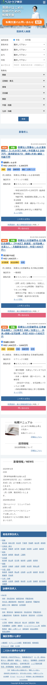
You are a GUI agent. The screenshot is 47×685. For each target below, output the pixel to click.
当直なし (26, 660)
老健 (12, 646)
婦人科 (24, 622)
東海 (3, 552)
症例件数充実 (25, 663)
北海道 (4, 549)
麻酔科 (20, 626)
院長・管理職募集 (7, 667)
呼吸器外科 (37, 612)
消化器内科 (11, 598)
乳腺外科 (16, 615)
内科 (3, 598)
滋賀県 (4, 566)
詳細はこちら (36, 437)
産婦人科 (17, 622)
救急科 (4, 629)
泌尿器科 (31, 622)
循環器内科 (20, 598)
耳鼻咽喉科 (6, 626)
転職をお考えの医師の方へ (19, 670)
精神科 (10, 622)
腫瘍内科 (15, 605)
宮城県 (23, 549)
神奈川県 (11, 543)
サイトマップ (21, 676)
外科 (3, 612)
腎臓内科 (36, 602)
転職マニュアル (38, 673)
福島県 (41, 549)
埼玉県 (18, 543)
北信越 (4, 558)
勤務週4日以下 (27, 657)
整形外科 (10, 612)
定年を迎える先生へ (26, 673)
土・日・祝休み (39, 657)
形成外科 (24, 615)
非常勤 (28, 40)
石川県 (16, 560)
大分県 (29, 581)
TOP (8, 670)
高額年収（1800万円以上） (11, 657)
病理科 (43, 626)
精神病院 (35, 643)
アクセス (12, 676)
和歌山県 (36, 566)
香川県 (41, 572)
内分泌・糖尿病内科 (9, 602)
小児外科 (39, 615)
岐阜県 (4, 555)
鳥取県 (4, 572)
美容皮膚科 (6, 631)
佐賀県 (10, 581)
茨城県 (30, 543)
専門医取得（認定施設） (10, 663)
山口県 (29, 572)
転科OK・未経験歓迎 (22, 667)
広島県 (23, 572)
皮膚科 (14, 626)
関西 (3, 564)
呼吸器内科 (29, 598)
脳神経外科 (18, 612)
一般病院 (4, 643)
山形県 (35, 549)
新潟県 (4, 560)
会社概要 (6, 676)
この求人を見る (23, 219)
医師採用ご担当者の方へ (11, 673)
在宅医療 (22, 605)
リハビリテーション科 (32, 626)
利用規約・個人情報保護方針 (19, 224)
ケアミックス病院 (15, 643)
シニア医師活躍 (36, 663)
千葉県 (24, 543)
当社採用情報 (23, 680)
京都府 (10, 566)
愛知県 (16, 555)
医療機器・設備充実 (38, 660)
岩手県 (16, 549)
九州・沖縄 (6, 578)
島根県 (10, 572)
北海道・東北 (7, 546)
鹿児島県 (42, 581)
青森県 (10, 549)
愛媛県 (4, 575)
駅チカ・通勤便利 (7, 660)
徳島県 (35, 572)
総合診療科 (34, 629)
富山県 (10, 560)
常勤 (18, 40)
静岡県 (10, 555)
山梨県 (29, 560)
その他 (17, 646)
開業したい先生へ (34, 670)
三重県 (23, 555)
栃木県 (37, 543)
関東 (3, 540)
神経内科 (21, 602)
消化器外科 (28, 612)
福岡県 (4, 581)
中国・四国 (6, 569)
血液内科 (29, 602)
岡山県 (16, 572)
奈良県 (29, 566)
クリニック (5, 646)
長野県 (35, 560)
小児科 (4, 622)
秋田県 (29, 549)
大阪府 (16, 566)
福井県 (23, 560)
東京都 (4, 543)
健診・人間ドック (14, 629)
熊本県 (23, 581)
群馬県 (43, 543)
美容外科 (32, 615)
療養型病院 (27, 643)
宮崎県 (35, 581)
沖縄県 (4, 584)
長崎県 (16, 581)
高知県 (10, 575)
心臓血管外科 (7, 615)
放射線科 (25, 629)
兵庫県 (23, 566)
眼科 (37, 622)
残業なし (18, 660)
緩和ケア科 (6, 605)
